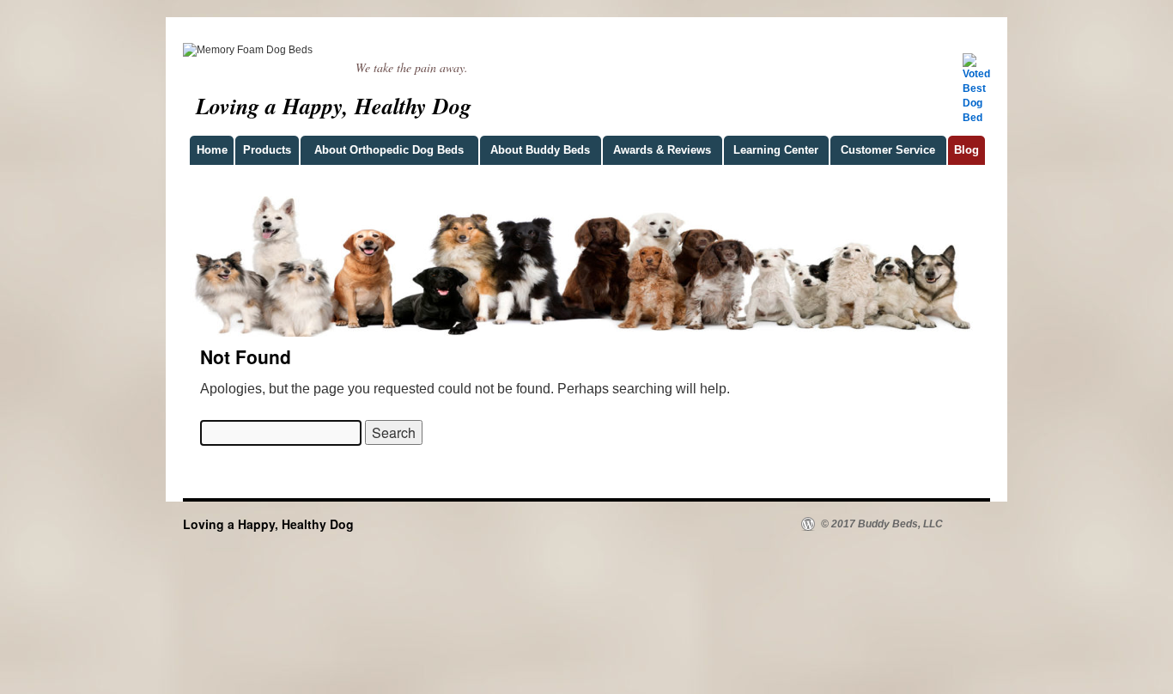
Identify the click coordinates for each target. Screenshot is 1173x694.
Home (212, 149)
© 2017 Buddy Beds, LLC (880, 524)
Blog (966, 149)
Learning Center (775, 149)
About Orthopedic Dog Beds (389, 149)
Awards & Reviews (662, 149)
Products (267, 149)
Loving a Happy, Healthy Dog (333, 105)
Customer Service (888, 149)
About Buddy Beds (540, 149)
